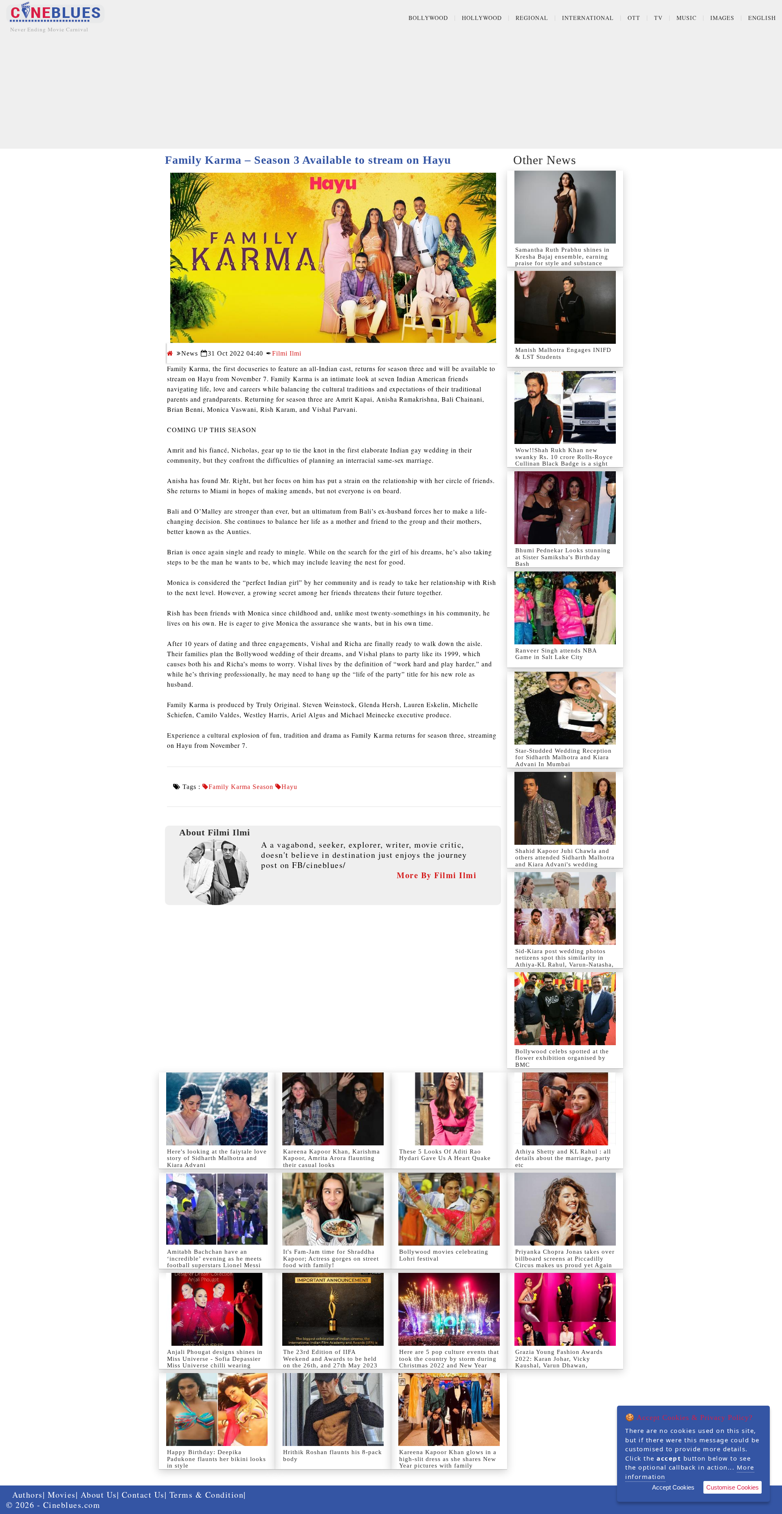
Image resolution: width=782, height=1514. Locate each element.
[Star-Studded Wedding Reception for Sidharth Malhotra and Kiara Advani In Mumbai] (565, 708)
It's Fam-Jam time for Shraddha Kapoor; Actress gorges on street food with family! (331, 1258)
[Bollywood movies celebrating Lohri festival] (449, 1209)
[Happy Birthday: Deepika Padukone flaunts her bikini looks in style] (217, 1409)
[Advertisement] (391, 92)
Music (686, 18)
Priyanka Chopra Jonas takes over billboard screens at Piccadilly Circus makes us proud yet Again (565, 1258)
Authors (27, 1494)
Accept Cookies (673, 1487)
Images (722, 18)
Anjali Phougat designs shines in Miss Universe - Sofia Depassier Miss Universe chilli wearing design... (215, 1362)
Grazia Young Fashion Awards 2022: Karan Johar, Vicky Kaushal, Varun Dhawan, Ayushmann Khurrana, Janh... (559, 1362)
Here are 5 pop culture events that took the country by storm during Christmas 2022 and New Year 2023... (449, 1362)
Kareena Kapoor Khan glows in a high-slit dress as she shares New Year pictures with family (447, 1459)
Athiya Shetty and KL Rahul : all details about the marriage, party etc (563, 1158)
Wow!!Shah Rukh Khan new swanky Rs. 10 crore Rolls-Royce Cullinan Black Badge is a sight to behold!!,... (564, 460)
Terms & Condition (206, 1494)
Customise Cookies (732, 1487)
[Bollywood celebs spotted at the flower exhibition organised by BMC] (565, 1008)
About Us (99, 1494)
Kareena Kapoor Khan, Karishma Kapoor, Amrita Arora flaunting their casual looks (331, 1158)
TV (658, 18)
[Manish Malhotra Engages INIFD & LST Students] (565, 307)
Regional (532, 18)
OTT (634, 18)
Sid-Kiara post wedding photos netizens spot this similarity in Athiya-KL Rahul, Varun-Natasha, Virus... (564, 961)
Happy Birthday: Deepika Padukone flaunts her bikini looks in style (216, 1459)
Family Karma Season (241, 787)
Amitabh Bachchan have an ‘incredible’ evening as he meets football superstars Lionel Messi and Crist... (214, 1261)
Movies (62, 1494)
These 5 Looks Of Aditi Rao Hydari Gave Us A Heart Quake (445, 1155)
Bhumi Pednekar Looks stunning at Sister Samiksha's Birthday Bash (563, 557)
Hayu (289, 787)
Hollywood (482, 18)
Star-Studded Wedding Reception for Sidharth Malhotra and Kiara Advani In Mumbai (563, 757)
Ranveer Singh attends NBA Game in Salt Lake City (556, 654)
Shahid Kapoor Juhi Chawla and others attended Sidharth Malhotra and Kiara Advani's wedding (565, 858)
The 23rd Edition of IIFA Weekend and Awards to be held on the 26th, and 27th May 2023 (330, 1359)
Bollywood (428, 18)
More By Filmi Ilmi (437, 875)
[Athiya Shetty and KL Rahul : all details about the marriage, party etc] (565, 1108)
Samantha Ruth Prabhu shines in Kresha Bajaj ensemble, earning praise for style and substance (562, 256)
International (588, 18)
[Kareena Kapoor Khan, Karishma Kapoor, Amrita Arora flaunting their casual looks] (333, 1108)
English (762, 18)
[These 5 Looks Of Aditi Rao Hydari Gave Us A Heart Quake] (449, 1108)
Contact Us (143, 1494)
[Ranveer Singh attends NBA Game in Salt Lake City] (565, 607)
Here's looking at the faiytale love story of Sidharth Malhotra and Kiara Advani (217, 1158)
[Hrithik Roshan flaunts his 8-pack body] (333, 1409)
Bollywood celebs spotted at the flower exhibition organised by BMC (562, 1058)
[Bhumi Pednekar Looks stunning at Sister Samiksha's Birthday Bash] (565, 507)
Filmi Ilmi (286, 353)
